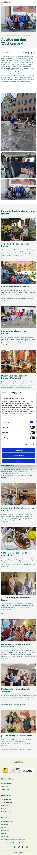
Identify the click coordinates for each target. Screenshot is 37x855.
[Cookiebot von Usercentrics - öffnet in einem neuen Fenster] (12, 393)
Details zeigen (27, 444)
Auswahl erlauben (18, 455)
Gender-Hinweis (5, 836)
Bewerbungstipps (6, 811)
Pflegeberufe (5, 805)
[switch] (32, 427)
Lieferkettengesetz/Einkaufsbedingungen (13, 839)
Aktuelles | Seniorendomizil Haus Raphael (17, 35)
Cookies (3, 827)
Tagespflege (4, 786)
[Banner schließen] (27, 392)
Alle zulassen (19, 450)
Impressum (4, 824)
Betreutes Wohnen (6, 783)
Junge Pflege (5, 789)
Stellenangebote (6, 799)
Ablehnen (18, 461)
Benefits (3, 808)
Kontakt (3, 833)
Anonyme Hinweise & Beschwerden (11, 843)
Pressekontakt (5, 830)
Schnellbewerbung (6, 802)
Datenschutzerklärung (7, 821)
